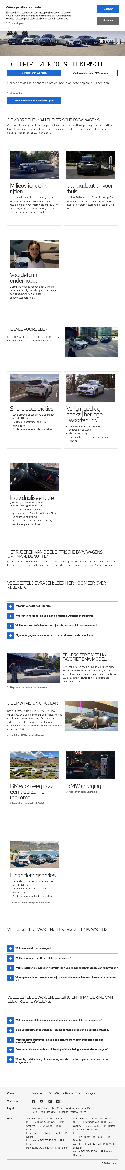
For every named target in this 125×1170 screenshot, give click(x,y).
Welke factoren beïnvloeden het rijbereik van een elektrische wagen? (56, 625)
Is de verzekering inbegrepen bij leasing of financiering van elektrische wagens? (62, 1029)
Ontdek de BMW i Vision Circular (27, 735)
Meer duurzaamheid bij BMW (28, 803)
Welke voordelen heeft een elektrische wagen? (43, 958)
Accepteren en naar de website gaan (34, 100)
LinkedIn (59, 1101)
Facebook (35, 1101)
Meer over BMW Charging (83, 791)
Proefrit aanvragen (85, 1093)
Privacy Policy (49, 1108)
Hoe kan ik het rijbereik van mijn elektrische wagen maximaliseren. (54, 615)
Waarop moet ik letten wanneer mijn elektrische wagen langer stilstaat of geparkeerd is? (65, 978)
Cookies (36, 1108)
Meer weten (16, 93)
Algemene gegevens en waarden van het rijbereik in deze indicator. (54, 635)
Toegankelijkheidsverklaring (72, 1111)
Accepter (108, 9)
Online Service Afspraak (61, 1093)
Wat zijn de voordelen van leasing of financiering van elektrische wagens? (58, 1020)
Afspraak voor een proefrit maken (28, 687)
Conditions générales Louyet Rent (74, 1108)
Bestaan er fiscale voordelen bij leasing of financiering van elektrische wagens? (62, 1049)
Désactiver (108, 20)
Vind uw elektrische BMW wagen (90, 73)
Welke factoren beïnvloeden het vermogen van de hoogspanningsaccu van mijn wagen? (66, 967)
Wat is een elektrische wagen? (33, 948)
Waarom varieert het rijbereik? (33, 605)
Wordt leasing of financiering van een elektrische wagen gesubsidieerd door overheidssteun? (59, 1040)
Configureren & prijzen (34, 72)
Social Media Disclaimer (44, 1111)
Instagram (51, 1101)
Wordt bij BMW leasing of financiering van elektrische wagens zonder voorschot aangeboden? (62, 1060)
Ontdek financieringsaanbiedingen (31, 902)
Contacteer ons (39, 1093)
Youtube (43, 1101)
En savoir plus (16, 23)
